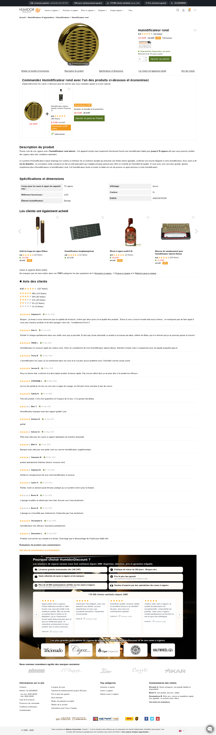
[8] (30, 255)
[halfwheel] (163, 650)
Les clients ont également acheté (152, 71)
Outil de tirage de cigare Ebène (34, 251)
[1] (142, 34)
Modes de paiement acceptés (62, 701)
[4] (149, 34)
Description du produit (74, 71)
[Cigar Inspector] (108, 650)
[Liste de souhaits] (194, 11)
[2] (145, 34)
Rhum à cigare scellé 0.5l (121, 251)
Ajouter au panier (160, 59)
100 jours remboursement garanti (88, 3)
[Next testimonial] (179, 614)
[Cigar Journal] (80, 650)
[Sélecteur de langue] (181, 731)
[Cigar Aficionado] (53, 650)
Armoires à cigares (103, 273)
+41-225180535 (180, 3)
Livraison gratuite (51, 3)
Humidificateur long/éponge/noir (79, 251)
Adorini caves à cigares (146, 273)
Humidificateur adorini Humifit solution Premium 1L (61, 108)
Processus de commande (29, 703)
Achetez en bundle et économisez (35, 71)
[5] (152, 34)
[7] (29, 255)
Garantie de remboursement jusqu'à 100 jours (69, 691)
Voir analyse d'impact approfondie (135, 732)
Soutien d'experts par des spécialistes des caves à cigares (141, 585)
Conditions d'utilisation (28, 707)
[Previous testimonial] (36, 614)
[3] (147, 34)
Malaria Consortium (73, 729)
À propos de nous (58, 687)
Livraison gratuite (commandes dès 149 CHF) (59, 569)
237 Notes (158, 34)
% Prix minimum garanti (156, 3)
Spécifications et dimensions (111, 71)
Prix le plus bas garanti (125, 576)
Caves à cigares (123, 273)
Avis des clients (188, 71)
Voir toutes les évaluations (159, 702)
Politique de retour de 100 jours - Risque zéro (135, 569)
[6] (28, 255)
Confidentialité (25, 710)
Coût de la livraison (27, 700)
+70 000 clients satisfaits (125, 3)
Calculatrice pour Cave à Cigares (64, 708)
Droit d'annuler (57, 698)
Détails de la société (59, 705)
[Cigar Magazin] (136, 650)
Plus (130, 10)
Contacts (23, 687)
